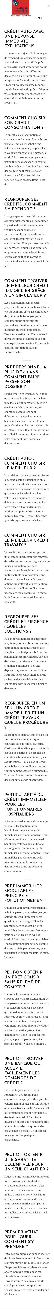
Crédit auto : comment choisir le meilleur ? (24, 463)
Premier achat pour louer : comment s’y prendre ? (21, 1239)
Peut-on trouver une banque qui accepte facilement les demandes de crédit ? (24, 1071)
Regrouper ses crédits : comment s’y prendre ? (25, 204)
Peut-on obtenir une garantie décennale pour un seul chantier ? (26, 1162)
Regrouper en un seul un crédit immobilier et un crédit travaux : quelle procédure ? (26, 716)
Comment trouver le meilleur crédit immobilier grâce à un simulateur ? (26, 288)
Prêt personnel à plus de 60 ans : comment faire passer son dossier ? (25, 377)
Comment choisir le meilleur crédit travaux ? (26, 540)
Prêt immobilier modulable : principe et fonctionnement (24, 893)
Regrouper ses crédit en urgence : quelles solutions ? (26, 624)
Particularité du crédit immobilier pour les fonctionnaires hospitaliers (25, 805)
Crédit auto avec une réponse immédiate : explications (24, 39)
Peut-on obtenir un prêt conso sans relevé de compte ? (23, 980)
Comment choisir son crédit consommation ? (24, 123)
